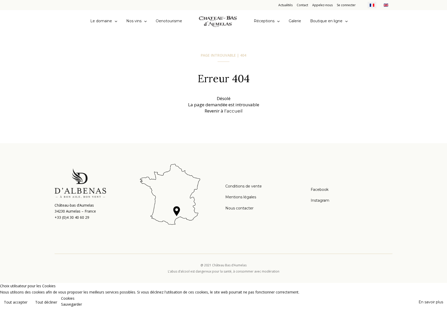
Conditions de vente (243, 186)
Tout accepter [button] (15, 302)
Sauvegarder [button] (71, 304)
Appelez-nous (322, 5)
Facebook (320, 189)
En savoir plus (431, 302)
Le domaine (101, 21)
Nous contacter (239, 208)
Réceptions (264, 21)
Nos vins (133, 21)
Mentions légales (240, 197)
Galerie (295, 21)
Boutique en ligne (326, 21)
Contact (302, 5)
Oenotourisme (169, 21)
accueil (235, 111)
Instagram (320, 200)
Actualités (285, 5)
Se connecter (346, 5)
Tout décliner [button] (46, 302)
